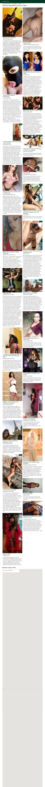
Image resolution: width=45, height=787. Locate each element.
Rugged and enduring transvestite (32, 516)
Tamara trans (26, 43)
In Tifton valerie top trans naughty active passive (12, 142)
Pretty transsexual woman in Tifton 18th (31, 338)
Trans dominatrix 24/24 (9, 490)
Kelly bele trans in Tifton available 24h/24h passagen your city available (32, 212)
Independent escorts (6, 3)
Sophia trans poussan (29, 419)
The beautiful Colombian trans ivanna (31, 374)
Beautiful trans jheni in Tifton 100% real (11, 252)
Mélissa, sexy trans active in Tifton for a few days (10, 402)
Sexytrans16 (26, 173)
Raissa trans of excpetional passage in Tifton (10, 441)
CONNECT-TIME (5, 1)
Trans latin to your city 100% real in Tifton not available (32, 149)
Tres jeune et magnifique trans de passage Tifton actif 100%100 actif (12, 356)
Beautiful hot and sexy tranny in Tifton (32, 72)
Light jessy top (7, 293)
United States (14, 3)
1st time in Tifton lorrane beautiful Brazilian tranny (32, 251)
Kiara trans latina (27, 493)
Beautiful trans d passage (30, 293)
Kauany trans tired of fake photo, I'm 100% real (12, 192)
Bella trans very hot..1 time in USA (32, 110)
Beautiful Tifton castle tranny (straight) (31, 462)
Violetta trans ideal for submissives (9, 96)
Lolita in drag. (6, 554)
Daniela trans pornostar (9, 37)
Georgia (19, 3)
